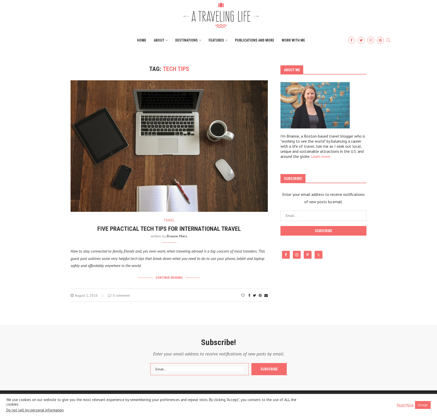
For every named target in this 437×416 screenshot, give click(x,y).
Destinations (186, 40)
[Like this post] (243, 295)
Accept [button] (423, 405)
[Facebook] (351, 40)
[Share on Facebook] (249, 295)
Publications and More (254, 40)
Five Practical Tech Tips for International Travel (169, 228)
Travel (169, 220)
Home (141, 40)
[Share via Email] (266, 295)
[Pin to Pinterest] (260, 295)
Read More (405, 405)
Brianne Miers (177, 236)
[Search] (388, 40)
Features (216, 40)
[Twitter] (361, 40)
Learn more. (321, 156)
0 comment (121, 295)
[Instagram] (370, 40)
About (159, 40)
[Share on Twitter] (254, 295)
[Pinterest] (380, 40)
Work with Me (293, 40)
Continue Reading (169, 277)
